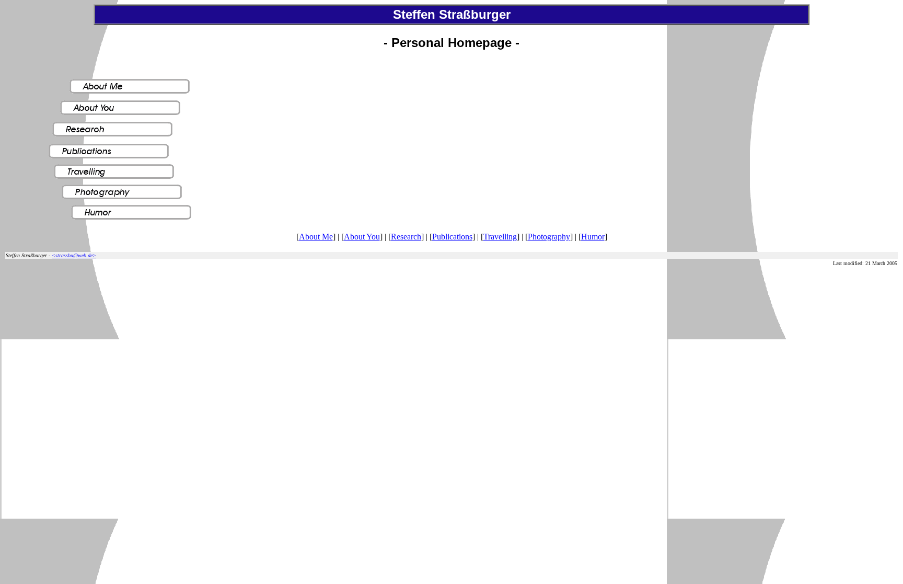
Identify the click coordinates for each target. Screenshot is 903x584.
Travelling (500, 236)
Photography (549, 236)
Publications (452, 236)
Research (406, 236)
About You (362, 236)
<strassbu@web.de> (74, 255)
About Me (316, 236)
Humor (593, 236)
